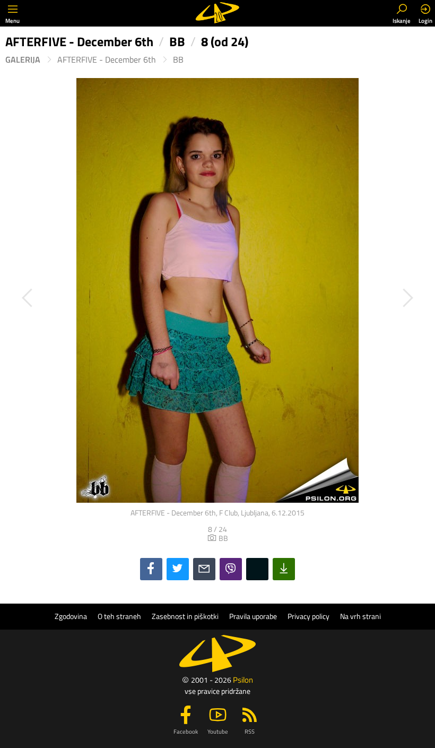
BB (178, 60)
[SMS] (257, 569)
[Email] (204, 569)
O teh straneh (119, 616)
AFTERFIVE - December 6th (106, 60)
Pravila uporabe (253, 616)
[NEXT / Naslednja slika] (324, 298)
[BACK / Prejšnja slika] (111, 298)
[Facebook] (151, 569)
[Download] (284, 569)
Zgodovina (71, 616)
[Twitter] (177, 569)
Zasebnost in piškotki (185, 616)
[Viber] (231, 569)
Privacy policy (308, 616)
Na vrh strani (360, 616)
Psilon (243, 680)
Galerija (22, 60)
